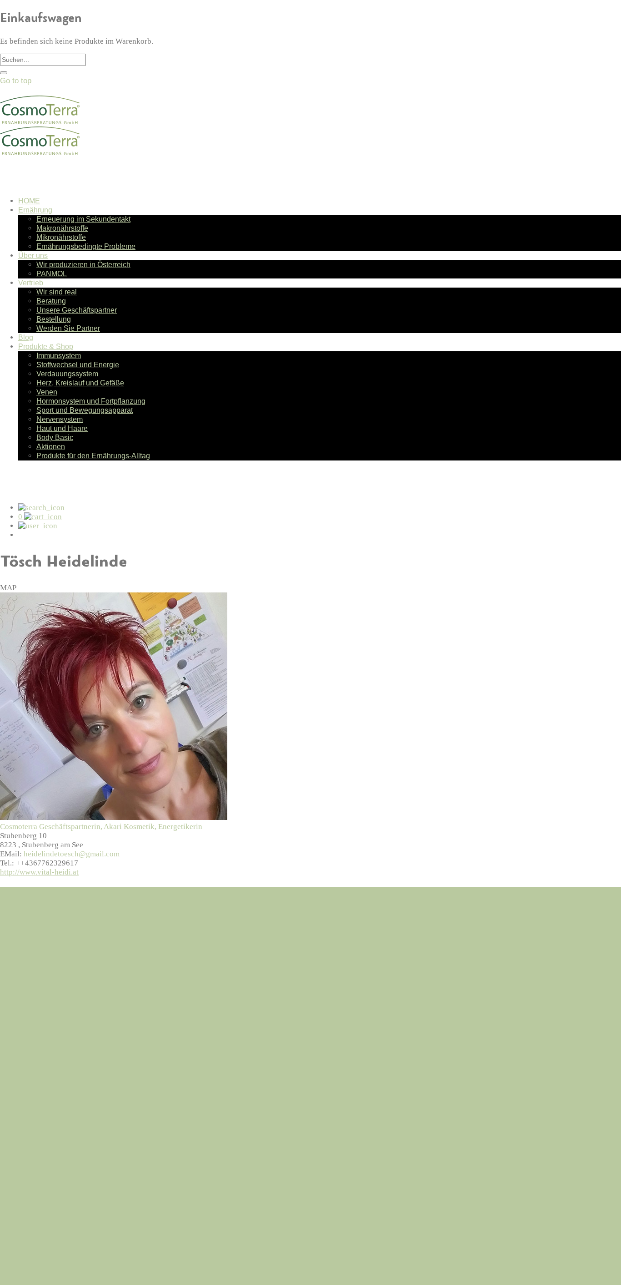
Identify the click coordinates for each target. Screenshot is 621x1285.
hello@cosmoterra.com (37, 954)
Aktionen (50, 446)
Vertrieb (30, 283)
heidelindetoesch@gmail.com (72, 854)
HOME (29, 201)
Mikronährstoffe (61, 237)
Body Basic (54, 437)
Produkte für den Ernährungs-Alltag (93, 456)
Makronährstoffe (62, 228)
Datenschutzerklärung (55, 1064)
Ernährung (35, 210)
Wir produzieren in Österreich (83, 264)
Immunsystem (58, 355)
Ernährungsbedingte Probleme (85, 246)
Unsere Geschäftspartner (76, 310)
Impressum (37, 1076)
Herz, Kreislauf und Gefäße (80, 383)
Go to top (15, 80)
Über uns (33, 255)
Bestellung (53, 319)
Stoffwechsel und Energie (77, 365)
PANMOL (51, 274)
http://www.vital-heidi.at (39, 872)
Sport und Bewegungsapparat (84, 410)
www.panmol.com (28, 1264)
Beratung (51, 301)
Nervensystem (59, 419)
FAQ (25, 1041)
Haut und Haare (62, 428)
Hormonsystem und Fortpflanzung (90, 401)
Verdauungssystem (67, 374)
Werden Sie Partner (68, 328)
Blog (25, 337)
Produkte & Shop (45, 346)
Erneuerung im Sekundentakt (83, 219)
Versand (32, 1052)
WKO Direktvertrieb (33, 1273)
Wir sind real (56, 292)
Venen (46, 392)
